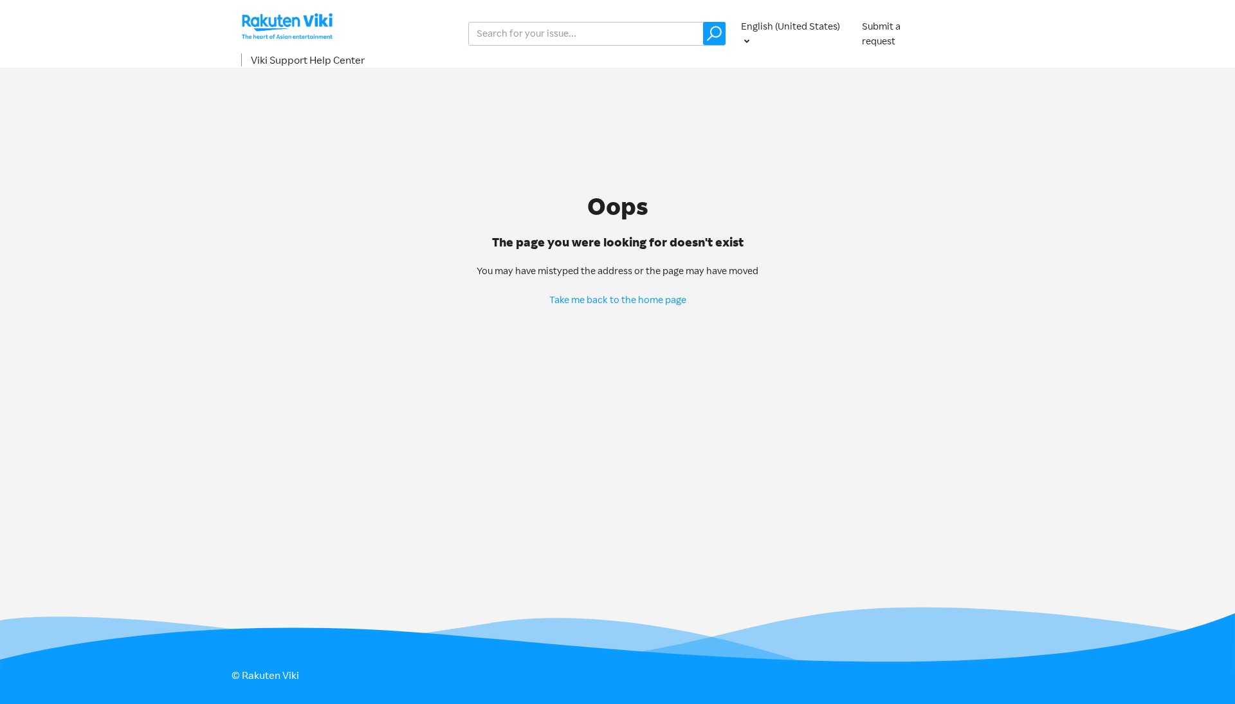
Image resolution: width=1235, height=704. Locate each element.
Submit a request (881, 33)
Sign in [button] (976, 33)
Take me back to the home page (617, 299)
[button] (714, 33)
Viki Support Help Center (308, 59)
